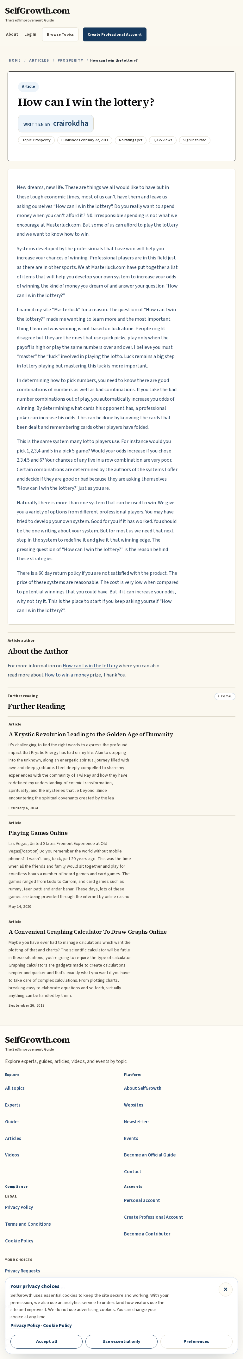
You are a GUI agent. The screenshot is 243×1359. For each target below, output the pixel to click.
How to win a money (67, 674)
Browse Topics (60, 34)
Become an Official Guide (150, 1155)
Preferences (196, 1341)
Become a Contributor (147, 1234)
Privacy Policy (19, 1207)
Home (15, 60)
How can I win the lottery (90, 665)
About (12, 34)
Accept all (46, 1341)
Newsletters (137, 1122)
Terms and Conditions (28, 1224)
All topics (15, 1088)
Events (131, 1138)
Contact (132, 1171)
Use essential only (121, 1341)
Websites (133, 1105)
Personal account (142, 1200)
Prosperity (70, 60)
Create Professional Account (153, 1217)
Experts (13, 1105)
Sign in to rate (194, 140)
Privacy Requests (22, 1271)
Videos (12, 1155)
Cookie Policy (19, 1241)
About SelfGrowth (142, 1088)
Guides (12, 1122)
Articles (39, 60)
